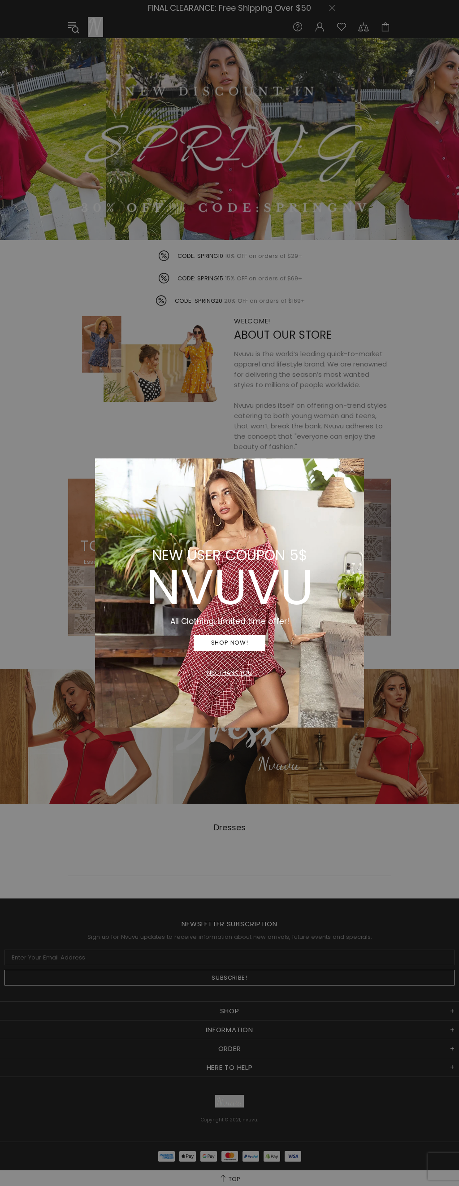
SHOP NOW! (229, 642)
